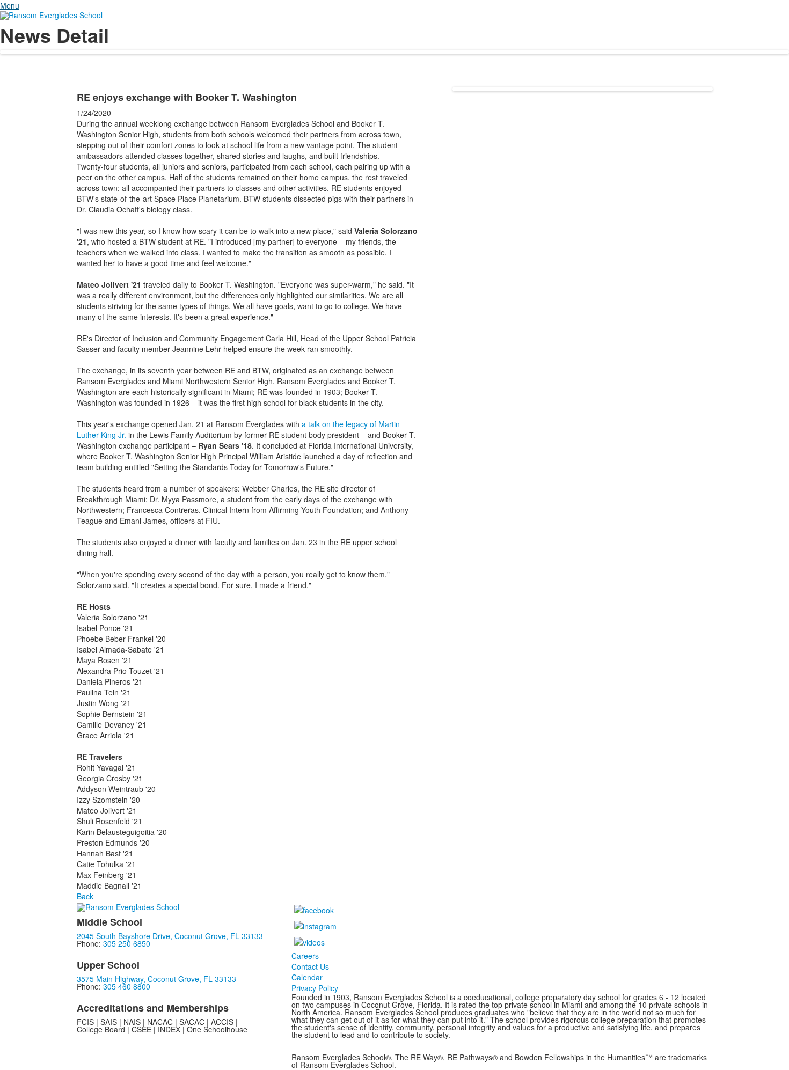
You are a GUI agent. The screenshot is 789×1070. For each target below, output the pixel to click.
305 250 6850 (126, 943)
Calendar (307, 977)
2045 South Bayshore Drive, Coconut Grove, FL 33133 (170, 935)
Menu (9, 5)
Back (85, 896)
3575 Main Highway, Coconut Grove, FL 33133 (156, 978)
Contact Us (310, 966)
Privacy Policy (314, 988)
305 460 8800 (126, 986)
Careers (305, 955)
